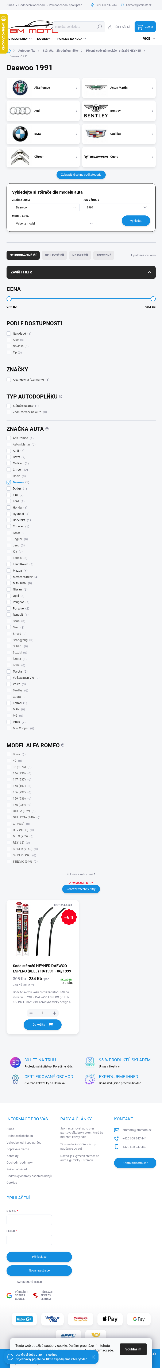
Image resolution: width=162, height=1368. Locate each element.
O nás (10, 5)
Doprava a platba (18, 1149)
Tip (17, 352)
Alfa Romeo (22, 438)
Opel (18, 596)
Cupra (19, 697)
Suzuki (19, 652)
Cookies (12, 1182)
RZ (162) (21, 842)
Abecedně (103, 255)
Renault (20, 614)
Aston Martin (23, 444)
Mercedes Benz (25, 577)
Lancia (19, 558)
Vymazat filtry (82, 882)
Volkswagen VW (25, 678)
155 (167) (21, 786)
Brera (18, 754)
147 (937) (21, 779)
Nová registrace (39, 1270)
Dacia (19, 476)
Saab (18, 621)
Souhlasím (133, 1349)
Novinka (20, 346)
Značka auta (21, 200)
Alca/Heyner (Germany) (30, 380)
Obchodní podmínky (20, 1162)
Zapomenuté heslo (29, 1282)
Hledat (99, 26)
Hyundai (20, 514)
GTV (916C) (23, 830)
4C (17, 761)
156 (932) (21, 792)
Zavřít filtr (21, 272)
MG (17, 715)
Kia (17, 551)
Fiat (17, 495)
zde (110, 1350)
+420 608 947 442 (134, 1147)
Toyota (19, 671)
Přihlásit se (39, 1256)
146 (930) (21, 773)
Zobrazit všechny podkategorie (81, 174)
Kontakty (13, 1156)
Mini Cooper (23, 728)
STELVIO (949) (24, 861)
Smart (19, 634)
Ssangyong (22, 640)
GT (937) (21, 824)
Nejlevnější (54, 255)
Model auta (20, 216)
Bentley (20, 690)
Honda (19, 507)
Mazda (19, 570)
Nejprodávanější (23, 255)
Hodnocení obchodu (31, 5)
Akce (18, 340)
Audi (18, 451)
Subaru (20, 646)
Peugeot (20, 602)
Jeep (18, 545)
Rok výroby (91, 200)
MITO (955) (22, 836)
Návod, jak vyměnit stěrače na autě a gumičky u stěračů (79, 1158)
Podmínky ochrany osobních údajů (29, 1176)
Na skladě (21, 333)
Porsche (20, 608)
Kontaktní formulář (135, 1163)
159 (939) (21, 798)
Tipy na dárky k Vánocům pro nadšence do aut (79, 1146)
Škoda (19, 659)
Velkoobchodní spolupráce (66, 5)
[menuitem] (20, 38)
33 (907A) (21, 767)
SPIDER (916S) (25, 849)
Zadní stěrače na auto (29, 412)
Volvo (19, 684)
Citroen (20, 470)
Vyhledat (136, 220)
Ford (18, 501)
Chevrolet (21, 520)
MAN (18, 709)
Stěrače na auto (25, 406)
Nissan (19, 589)
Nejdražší (80, 255)
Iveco (18, 533)
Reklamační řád (17, 1169)
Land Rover (22, 564)
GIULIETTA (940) (26, 817)
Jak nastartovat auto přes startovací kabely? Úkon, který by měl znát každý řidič (81, 1132)
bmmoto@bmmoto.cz (137, 1130)
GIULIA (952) (23, 811)
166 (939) (21, 805)
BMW (18, 457)
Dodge (19, 488)
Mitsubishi (22, 583)
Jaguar (20, 539)
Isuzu (18, 722)
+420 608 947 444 (134, 1138)
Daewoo (20, 482)
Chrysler (20, 526)
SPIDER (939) (24, 855)
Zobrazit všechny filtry (81, 889)
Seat (18, 627)
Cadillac (20, 463)
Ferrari (19, 703)
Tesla (18, 665)
